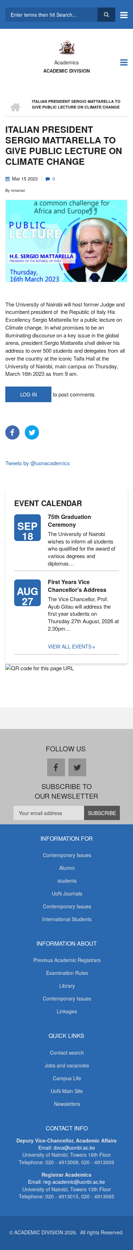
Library (67, 985)
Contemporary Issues (67, 854)
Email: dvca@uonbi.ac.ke (66, 1147)
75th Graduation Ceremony (69, 521)
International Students (67, 919)
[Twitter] (32, 431)
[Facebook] (12, 431)
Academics (66, 62)
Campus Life (67, 1078)
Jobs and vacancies (67, 1065)
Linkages (67, 1011)
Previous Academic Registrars (67, 959)
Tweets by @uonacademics (37, 463)
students (67, 880)
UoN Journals (67, 893)
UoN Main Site (67, 1090)
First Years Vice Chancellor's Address (77, 586)
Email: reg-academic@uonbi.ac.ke (66, 1181)
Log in (28, 394)
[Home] (66, 46)
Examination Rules (67, 972)
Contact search (67, 1052)
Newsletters (67, 1103)
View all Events (70, 646)
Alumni (66, 867)
